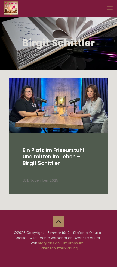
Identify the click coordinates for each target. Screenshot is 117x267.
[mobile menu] (109, 8)
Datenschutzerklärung (58, 248)
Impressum (73, 243)
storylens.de (49, 243)
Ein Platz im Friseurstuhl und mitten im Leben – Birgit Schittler (53, 157)
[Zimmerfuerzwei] (11, 8)
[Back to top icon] (58, 221)
